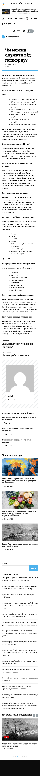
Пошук (4, 563)
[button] (34, 715)
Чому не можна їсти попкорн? (22, 109)
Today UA (8, 24)
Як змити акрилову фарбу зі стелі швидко (16, 441)
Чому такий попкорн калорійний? (24, 124)
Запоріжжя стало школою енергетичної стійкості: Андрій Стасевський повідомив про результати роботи (18, 11)
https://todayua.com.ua (15, 400)
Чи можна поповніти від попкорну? (24, 99)
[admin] (20, 378)
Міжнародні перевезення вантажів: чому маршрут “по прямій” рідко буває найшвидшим (19, 480)
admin (7, 66)
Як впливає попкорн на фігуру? (23, 102)
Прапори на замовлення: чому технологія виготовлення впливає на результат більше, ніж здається (19, 633)
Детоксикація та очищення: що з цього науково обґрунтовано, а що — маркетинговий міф (19, 513)
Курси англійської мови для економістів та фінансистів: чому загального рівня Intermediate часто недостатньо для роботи (19, 705)
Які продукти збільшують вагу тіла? (24, 112)
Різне (6, 737)
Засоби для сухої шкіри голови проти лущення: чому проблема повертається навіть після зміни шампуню (19, 652)
